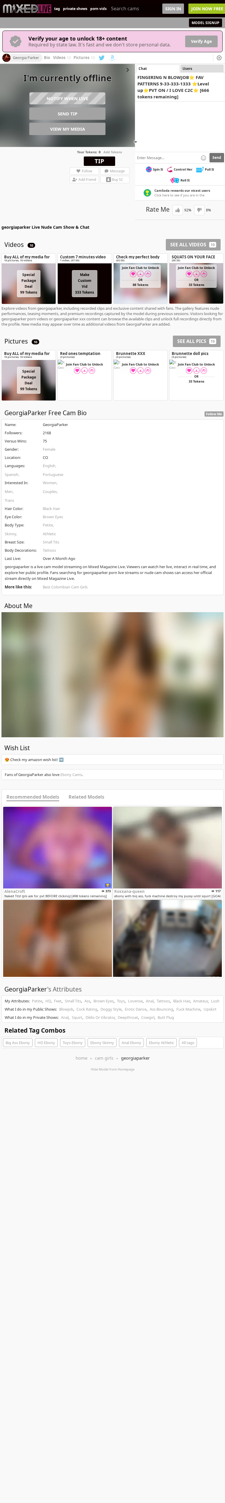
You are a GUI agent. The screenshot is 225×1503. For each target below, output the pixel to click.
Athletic (49, 533)
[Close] (219, 57)
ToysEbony (73, 1042)
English (49, 465)
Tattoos (49, 550)
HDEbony (46, 1042)
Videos (62, 57)
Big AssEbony (18, 1042)
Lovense (135, 1001)
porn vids (98, 8)
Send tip (67, 114)
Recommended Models (32, 797)
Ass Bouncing (161, 1009)
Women (50, 482)
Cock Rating (86, 1009)
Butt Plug (166, 1017)
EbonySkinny (102, 1042)
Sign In (173, 8)
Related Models (86, 797)
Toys (121, 1001)
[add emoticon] (203, 157)
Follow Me (214, 414)
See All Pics (196, 341)
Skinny (10, 533)
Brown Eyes (53, 516)
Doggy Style (111, 1009)
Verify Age (201, 41)
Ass (87, 1001)
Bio (47, 57)
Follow (87, 171)
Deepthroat (128, 1017)
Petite (48, 525)
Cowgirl (147, 1017)
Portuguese (53, 474)
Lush (215, 1001)
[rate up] (178, 210)
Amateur (200, 1001)
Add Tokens (112, 152)
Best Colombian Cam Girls (65, 587)
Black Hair (51, 508)
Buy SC (117, 179)
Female (49, 449)
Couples (50, 491)
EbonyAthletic (161, 1042)
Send (216, 157)
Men (9, 491)
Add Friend (87, 179)
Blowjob (66, 1009)
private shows (75, 8)
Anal (150, 1001)
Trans (9, 500)
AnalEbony (131, 1042)
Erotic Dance (135, 1009)
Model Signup (205, 22)
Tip (99, 161)
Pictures (84, 57)
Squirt (77, 1017)
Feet (58, 1001)
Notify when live (67, 98)
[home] (27, 8)
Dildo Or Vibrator (100, 1017)
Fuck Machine (188, 1009)
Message (117, 171)
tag (57, 8)
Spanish (11, 474)
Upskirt (210, 1009)
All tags (188, 1042)
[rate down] (199, 210)
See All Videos (192, 244)
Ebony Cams (71, 774)
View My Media (67, 129)
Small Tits (51, 542)
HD (48, 1001)
